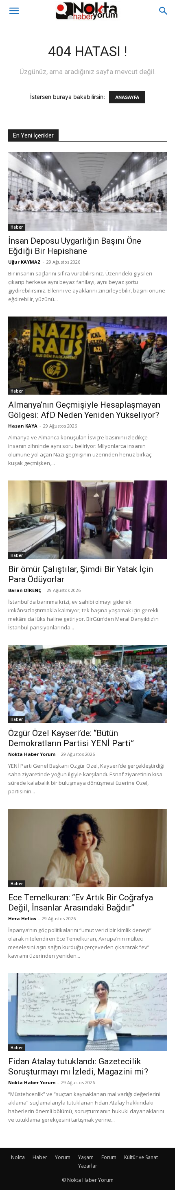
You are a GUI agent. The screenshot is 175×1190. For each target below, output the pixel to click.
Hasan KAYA (22, 426)
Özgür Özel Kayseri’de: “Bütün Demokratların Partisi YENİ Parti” (71, 738)
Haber (17, 227)
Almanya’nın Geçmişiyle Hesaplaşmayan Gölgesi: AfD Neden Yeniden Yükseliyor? (84, 410)
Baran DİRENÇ (24, 590)
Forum (108, 1157)
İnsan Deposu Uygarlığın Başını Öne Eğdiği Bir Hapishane (74, 246)
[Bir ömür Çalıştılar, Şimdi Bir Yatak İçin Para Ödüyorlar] (87, 519)
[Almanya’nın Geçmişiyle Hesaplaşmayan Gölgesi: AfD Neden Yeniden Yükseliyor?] (87, 356)
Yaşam (86, 1157)
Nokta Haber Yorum (31, 754)
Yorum (62, 1157)
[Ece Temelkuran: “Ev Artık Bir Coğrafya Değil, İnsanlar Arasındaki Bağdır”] (87, 848)
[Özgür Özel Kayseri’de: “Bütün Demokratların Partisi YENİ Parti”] (87, 684)
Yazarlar (87, 1165)
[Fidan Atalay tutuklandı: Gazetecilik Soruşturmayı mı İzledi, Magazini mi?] (87, 1012)
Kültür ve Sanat (141, 1157)
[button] (14, 11)
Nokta (18, 1157)
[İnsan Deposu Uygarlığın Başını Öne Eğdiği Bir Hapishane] (87, 191)
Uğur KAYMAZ (24, 262)
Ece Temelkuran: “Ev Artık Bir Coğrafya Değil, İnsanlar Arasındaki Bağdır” (80, 903)
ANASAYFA (127, 97)
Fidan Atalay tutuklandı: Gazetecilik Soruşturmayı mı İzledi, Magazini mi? (78, 1066)
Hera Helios (22, 918)
